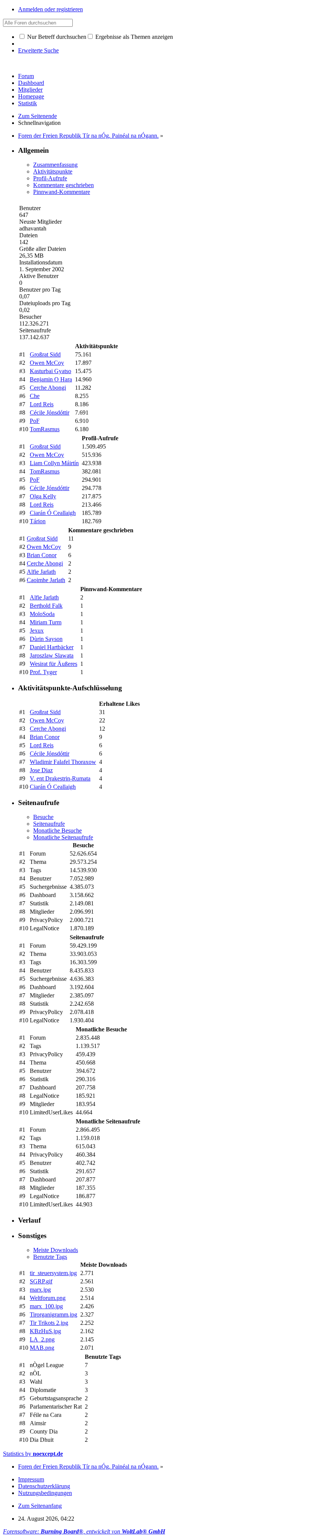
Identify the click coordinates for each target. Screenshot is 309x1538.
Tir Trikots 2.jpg (49, 1323)
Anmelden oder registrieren (50, 9)
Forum (26, 76)
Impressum (31, 1479)
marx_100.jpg (46, 1306)
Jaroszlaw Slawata (51, 655)
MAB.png (42, 1347)
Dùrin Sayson (46, 639)
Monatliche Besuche (57, 830)
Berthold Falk (46, 605)
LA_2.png (42, 1339)
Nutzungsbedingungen (45, 1493)
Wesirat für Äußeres (53, 664)
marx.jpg (40, 1289)
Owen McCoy (47, 363)
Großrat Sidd (45, 354)
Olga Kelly (43, 496)
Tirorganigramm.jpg (53, 1314)
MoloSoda (42, 614)
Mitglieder (30, 89)
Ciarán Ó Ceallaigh (53, 513)
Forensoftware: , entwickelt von (84, 1531)
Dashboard (31, 83)
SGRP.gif (41, 1281)
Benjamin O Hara (51, 379)
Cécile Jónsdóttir (49, 412)
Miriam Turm (45, 622)
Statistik (27, 103)
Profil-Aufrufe (50, 178)
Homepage (31, 96)
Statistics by (33, 1453)
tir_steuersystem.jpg (53, 1273)
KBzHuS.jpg (45, 1331)
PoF (35, 421)
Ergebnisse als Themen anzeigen (133, 37)
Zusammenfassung (55, 164)
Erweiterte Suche (38, 50)
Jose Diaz (41, 770)
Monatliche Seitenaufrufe (63, 837)
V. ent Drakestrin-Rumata (60, 778)
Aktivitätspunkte (52, 171)
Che (35, 396)
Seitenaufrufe (49, 823)
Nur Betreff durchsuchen (56, 37)
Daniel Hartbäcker (51, 647)
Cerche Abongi (48, 387)
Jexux (37, 630)
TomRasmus (45, 429)
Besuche (43, 817)
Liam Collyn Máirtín (54, 463)
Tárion (38, 521)
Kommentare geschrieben (63, 185)
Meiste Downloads (55, 1250)
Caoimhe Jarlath (46, 580)
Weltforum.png (48, 1298)
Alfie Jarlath (41, 571)
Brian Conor (42, 555)
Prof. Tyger (43, 672)
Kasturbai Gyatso (50, 371)
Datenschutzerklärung (44, 1486)
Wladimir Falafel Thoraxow (63, 762)
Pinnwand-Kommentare (61, 192)
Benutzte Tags (50, 1257)
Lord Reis (42, 404)
